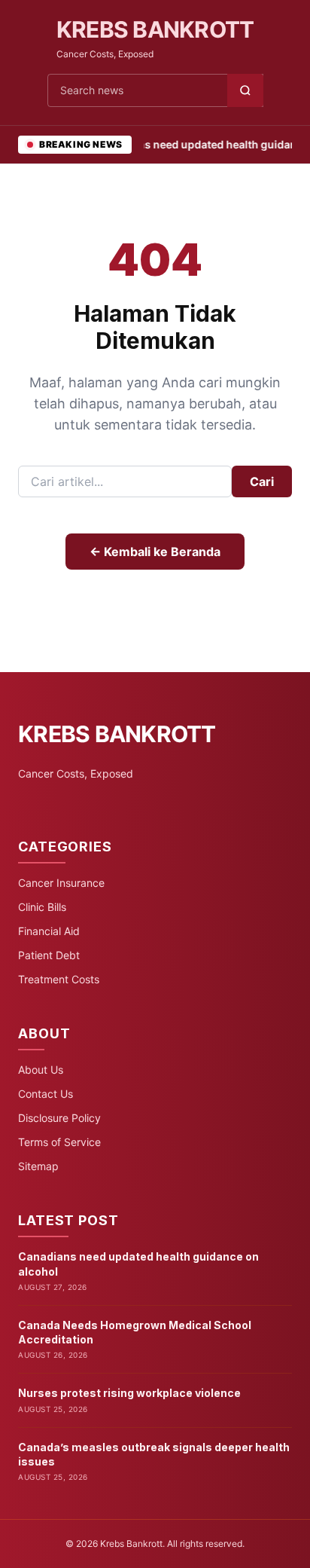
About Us (40, 1069)
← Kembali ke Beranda (155, 551)
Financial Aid (49, 931)
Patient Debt (49, 955)
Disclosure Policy (59, 1117)
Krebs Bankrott (155, 29)
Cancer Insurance (61, 882)
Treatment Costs (58, 979)
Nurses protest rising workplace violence (129, 1392)
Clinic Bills (42, 906)
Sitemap (38, 1166)
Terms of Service (59, 1142)
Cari (262, 481)
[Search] (245, 90)
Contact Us (45, 1093)
